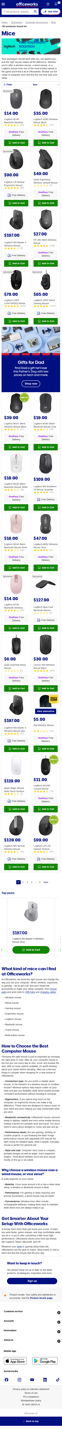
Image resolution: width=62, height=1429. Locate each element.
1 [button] (18, 882)
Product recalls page (41, 1298)
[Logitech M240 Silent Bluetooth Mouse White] (16, 464)
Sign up (32, 1280)
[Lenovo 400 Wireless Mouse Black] (45, 645)
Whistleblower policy (31, 1400)
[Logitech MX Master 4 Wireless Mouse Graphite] (16, 220)
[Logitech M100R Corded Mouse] (45, 765)
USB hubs (30, 992)
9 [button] (39, 882)
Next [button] (46, 882)
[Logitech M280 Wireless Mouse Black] (45, 99)
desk (19, 1246)
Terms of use (31, 1393)
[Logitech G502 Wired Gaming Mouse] (45, 280)
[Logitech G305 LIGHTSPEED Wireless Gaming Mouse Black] (16, 280)
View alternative (45, 711)
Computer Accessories (36, 22)
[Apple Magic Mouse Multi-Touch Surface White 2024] (16, 765)
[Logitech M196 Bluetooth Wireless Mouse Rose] (16, 584)
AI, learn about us (31, 1404)
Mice (53, 22)
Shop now (31, 383)
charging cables (48, 992)
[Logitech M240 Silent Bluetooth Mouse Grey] (45, 403)
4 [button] (31, 882)
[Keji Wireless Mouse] (45, 705)
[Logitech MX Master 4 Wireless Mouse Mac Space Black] (16, 705)
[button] (3, 4)
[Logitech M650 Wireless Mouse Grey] (45, 524)
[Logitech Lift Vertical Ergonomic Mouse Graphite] (16, 159)
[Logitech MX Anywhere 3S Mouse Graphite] (45, 464)
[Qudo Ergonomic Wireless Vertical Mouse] (45, 159)
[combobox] (20, 11)
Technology (16, 22)
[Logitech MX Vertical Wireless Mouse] (16, 826)
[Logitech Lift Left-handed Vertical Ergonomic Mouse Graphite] (45, 826)
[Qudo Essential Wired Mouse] (16, 645)
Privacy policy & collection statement (31, 1389)
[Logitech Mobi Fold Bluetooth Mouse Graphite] (45, 584)
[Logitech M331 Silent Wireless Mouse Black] (16, 403)
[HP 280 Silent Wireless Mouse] (45, 220)
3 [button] (27, 882)
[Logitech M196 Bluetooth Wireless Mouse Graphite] (16, 99)
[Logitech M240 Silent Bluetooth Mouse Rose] (16, 524)
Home (5, 22)
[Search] (35, 11)
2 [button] (23, 882)
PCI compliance (31, 1397)
